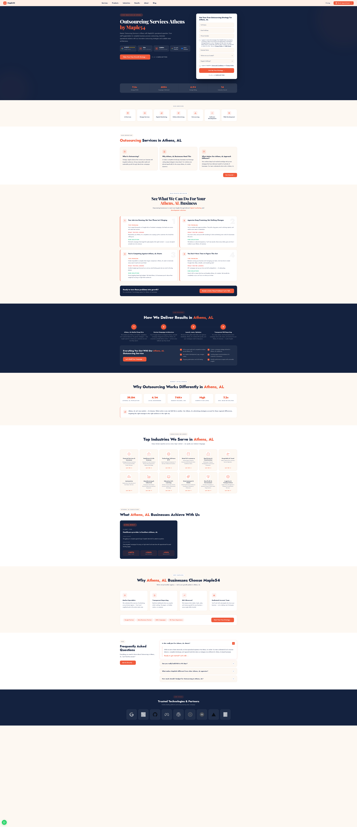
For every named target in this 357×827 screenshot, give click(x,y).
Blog (154, 3)
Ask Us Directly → (128, 663)
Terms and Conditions (218, 65)
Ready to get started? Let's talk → (176, 656)
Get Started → (230, 175)
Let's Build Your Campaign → (135, 359)
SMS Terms (228, 46)
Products (115, 3)
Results (137, 3)
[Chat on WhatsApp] (4, 822)
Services (105, 3)
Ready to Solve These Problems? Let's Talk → (216, 291)
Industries (126, 3)
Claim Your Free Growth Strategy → (135, 57)
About (146, 3)
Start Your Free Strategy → (222, 620)
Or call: (159, 57)
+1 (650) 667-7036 (219, 75)
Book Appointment (344, 3)
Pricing (328, 3)
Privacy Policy (219, 46)
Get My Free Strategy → (216, 70)
